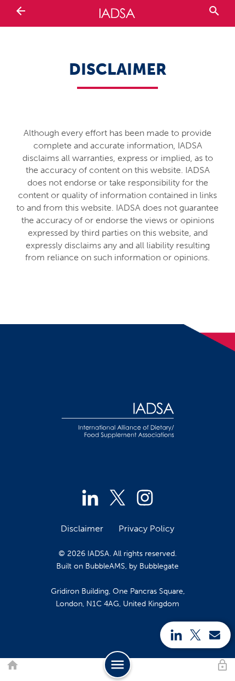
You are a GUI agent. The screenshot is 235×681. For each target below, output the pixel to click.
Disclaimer (82, 528)
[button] (12, 665)
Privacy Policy (146, 528)
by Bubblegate (154, 566)
